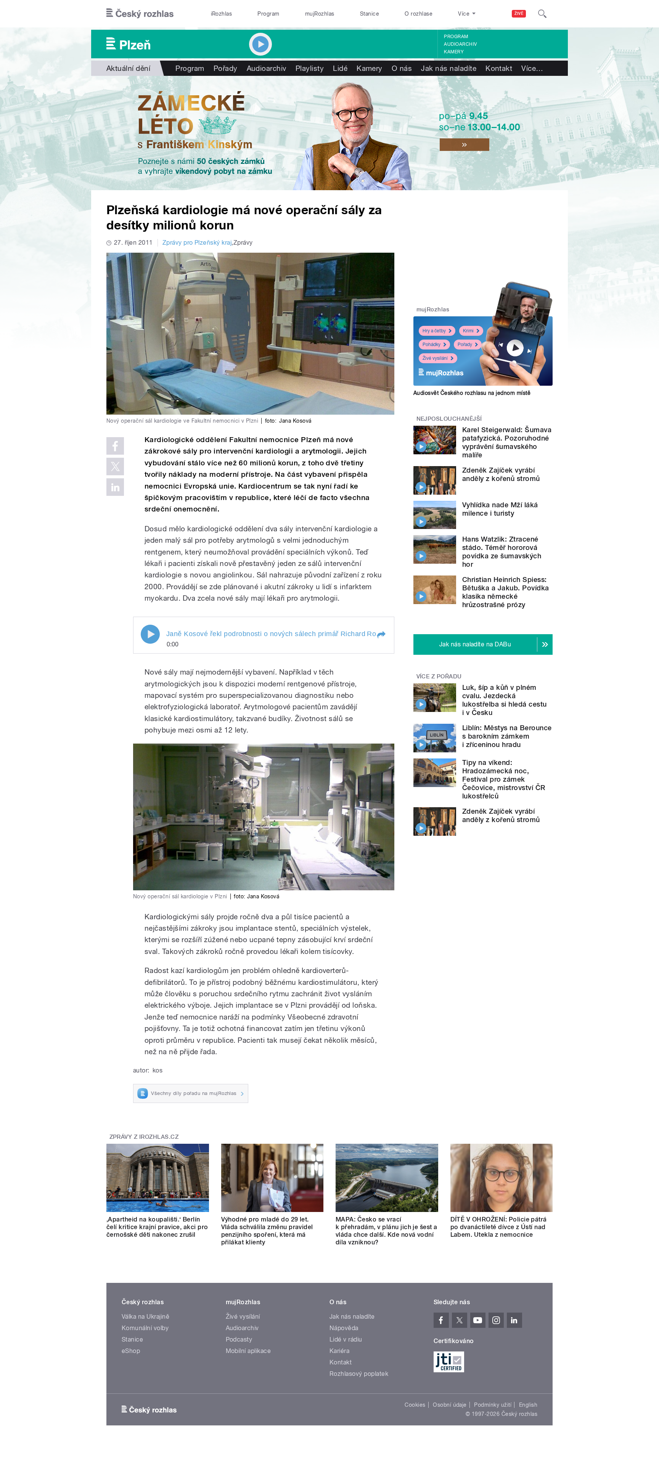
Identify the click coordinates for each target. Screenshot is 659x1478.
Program (268, 14)
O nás (402, 68)
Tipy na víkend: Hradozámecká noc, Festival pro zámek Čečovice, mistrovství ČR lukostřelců (503, 779)
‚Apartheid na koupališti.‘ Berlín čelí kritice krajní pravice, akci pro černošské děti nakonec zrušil (157, 1227)
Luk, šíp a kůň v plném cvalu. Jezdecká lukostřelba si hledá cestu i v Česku (504, 700)
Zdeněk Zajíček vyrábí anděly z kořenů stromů (501, 474)
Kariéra (339, 1351)
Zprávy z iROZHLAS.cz (144, 1136)
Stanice (369, 14)
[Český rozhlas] (140, 13)
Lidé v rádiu (346, 1339)
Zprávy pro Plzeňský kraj (197, 242)
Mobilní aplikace (248, 1351)
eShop (131, 1351)
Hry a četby (434, 330)
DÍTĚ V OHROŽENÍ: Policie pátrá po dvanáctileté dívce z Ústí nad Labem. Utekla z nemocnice (498, 1227)
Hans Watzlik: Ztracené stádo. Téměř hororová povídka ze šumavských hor (501, 551)
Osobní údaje (450, 1405)
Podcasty (239, 1339)
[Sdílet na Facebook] (115, 446)
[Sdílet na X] (115, 466)
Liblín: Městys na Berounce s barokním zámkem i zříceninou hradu (506, 736)
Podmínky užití (492, 1405)
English (528, 1405)
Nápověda (344, 1328)
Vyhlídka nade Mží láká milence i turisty (500, 509)
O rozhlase (418, 14)
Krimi (468, 330)
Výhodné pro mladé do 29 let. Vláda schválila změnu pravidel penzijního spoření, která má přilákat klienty (267, 1231)
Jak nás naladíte (448, 68)
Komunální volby (145, 1328)
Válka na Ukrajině (145, 1316)
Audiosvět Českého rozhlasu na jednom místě (471, 393)
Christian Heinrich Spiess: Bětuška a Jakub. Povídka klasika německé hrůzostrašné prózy (505, 592)
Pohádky (431, 344)
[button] (381, 635)
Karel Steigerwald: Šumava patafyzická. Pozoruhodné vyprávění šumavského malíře (506, 442)
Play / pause (150, 634)
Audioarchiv (460, 44)
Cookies (415, 1405)
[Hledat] (542, 13)
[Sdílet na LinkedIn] (115, 487)
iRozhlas (221, 14)
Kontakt (498, 68)
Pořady (226, 68)
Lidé (340, 68)
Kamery (454, 52)
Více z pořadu (439, 676)
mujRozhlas (319, 14)
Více (532, 68)
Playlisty (310, 68)
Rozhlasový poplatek (359, 1373)
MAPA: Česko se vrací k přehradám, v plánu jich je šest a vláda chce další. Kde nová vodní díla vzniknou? (386, 1231)
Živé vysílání (435, 358)
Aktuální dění (128, 68)
